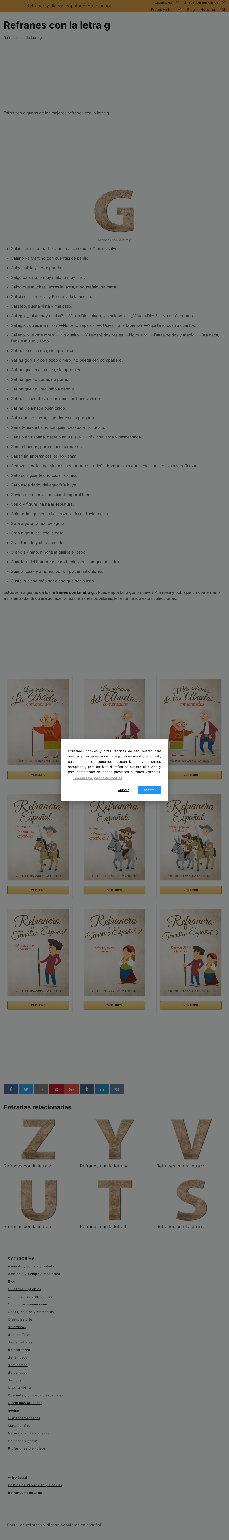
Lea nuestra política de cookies (97, 778)
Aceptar (150, 790)
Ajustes (123, 790)
